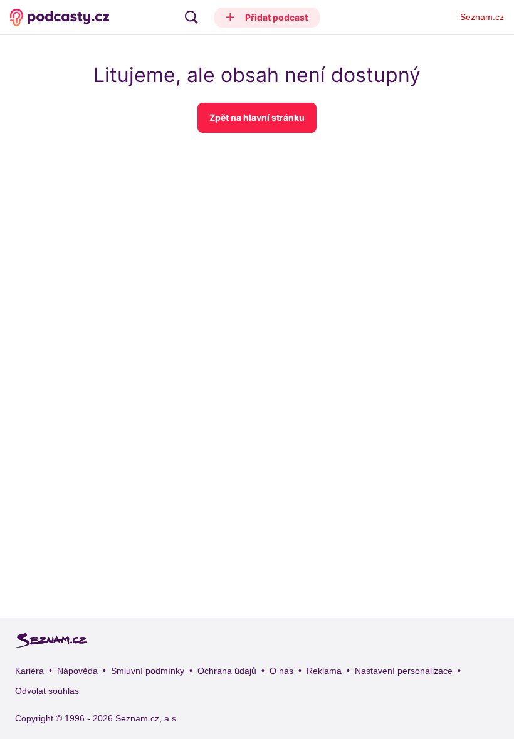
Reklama (324, 671)
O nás (281, 671)
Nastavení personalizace (404, 671)
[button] (267, 18)
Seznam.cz (482, 17)
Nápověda (77, 671)
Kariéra (29, 671)
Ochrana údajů (226, 671)
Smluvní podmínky (147, 671)
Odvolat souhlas (47, 691)
